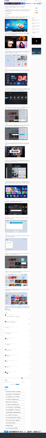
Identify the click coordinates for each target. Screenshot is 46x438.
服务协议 (24, 434)
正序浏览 (29, 312)
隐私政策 (22, 434)
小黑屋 (29, 434)
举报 (29, 310)
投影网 (15, 434)
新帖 (26, 434)
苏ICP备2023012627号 (17, 436)
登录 (14, 384)
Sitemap (28, 434)
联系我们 (20, 434)
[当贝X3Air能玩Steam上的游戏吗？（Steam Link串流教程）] (36, 44)
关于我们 (18, 434)
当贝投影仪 (7, 8)
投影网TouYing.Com (29, 435)
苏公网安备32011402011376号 (21, 436)
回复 (29, 318)
